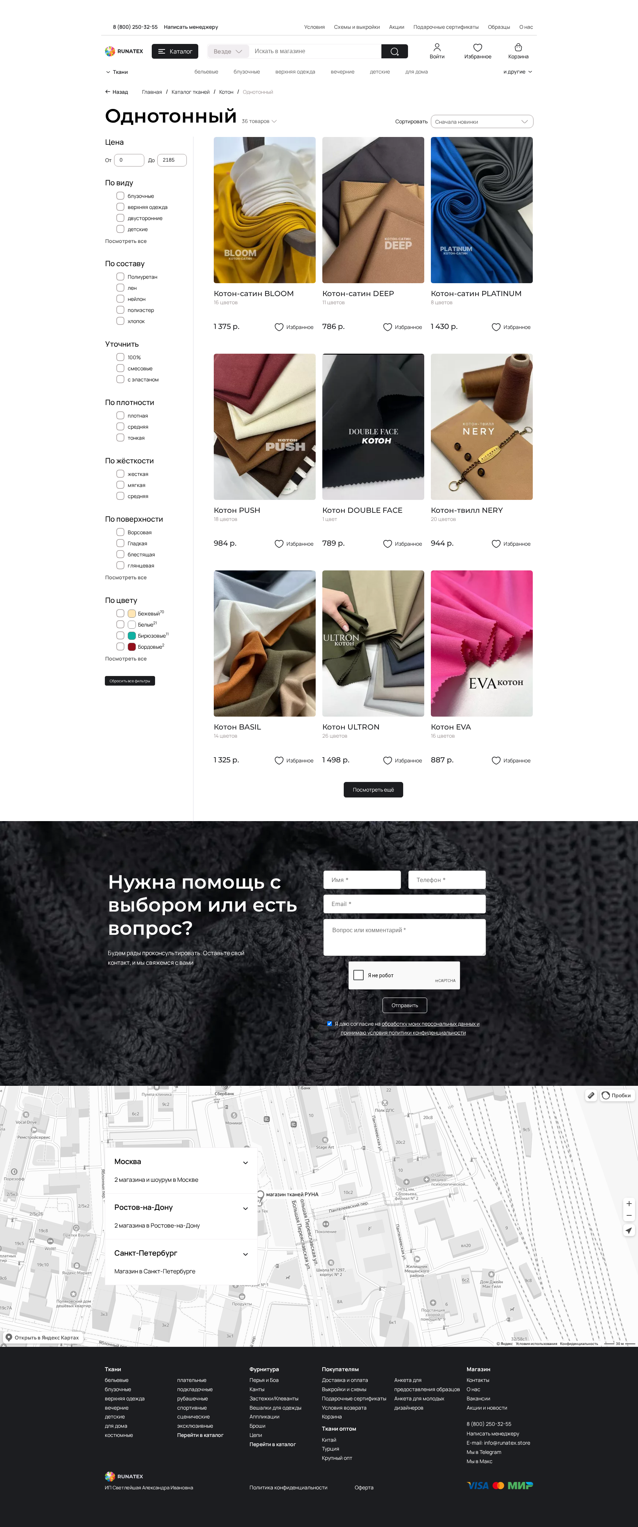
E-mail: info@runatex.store (498, 1442)
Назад (120, 91)
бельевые (206, 71)
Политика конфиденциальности (288, 1487)
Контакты (478, 1379)
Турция (330, 1448)
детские (380, 71)
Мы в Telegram (484, 1451)
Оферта (364, 1487)
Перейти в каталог (200, 1434)
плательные (191, 1379)
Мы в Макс (480, 1461)
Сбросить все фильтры (130, 680)
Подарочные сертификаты (446, 26)
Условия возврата (344, 1407)
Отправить (405, 1005)
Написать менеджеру (191, 26)
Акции (396, 26)
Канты (257, 1389)
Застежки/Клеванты (274, 1398)
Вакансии (478, 1398)
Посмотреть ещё (373, 789)
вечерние (342, 71)
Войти (437, 56)
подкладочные (195, 1389)
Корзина (518, 56)
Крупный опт (337, 1457)
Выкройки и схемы (344, 1389)
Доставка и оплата (345, 1379)
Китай (329, 1439)
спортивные (192, 1407)
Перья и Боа (264, 1379)
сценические (193, 1416)
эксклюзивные (195, 1425)
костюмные (119, 1434)
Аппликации (264, 1416)
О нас (473, 1389)
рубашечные (192, 1398)
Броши (257, 1425)
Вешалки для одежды (275, 1407)
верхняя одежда (295, 71)
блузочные (247, 71)
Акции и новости (487, 1407)
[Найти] (394, 51)
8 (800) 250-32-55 (135, 26)
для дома (416, 71)
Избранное (477, 56)
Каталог (181, 51)
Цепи (256, 1434)
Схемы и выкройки (357, 26)
